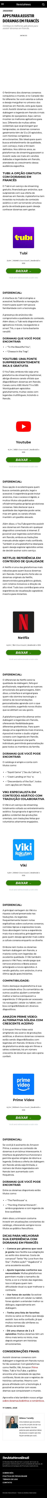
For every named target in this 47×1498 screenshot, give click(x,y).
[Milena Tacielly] (11, 1426)
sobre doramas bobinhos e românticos (23, 1401)
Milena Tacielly (26, 1418)
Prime (34, 1367)
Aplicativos (7, 11)
